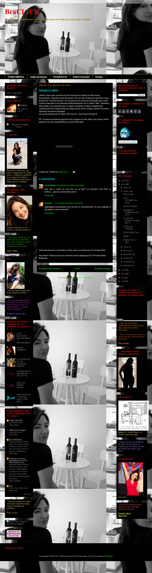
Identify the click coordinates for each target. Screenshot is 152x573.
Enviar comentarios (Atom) (81, 278)
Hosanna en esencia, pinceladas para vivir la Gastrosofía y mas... (18, 460)
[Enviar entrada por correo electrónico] (73, 172)
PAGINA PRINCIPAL (16, 77)
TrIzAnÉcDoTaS (60, 77)
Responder (49, 195)
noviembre (128, 262)
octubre (127, 258)
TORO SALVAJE (15, 420)
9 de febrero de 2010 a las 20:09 (70, 186)
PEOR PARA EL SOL (131, 232)
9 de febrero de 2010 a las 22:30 (69, 203)
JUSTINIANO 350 (15, 422)
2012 (123, 274)
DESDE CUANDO (130, 206)
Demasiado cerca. (15, 432)
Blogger (109, 556)
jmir (10, 486)
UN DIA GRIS (128, 194)
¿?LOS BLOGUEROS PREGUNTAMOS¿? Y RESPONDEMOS (24, 338)
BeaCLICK (22, 11)
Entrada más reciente (50, 268)
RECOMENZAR (15, 440)
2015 (123, 281)
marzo (126, 247)
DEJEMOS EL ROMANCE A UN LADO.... (131, 212)
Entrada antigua (103, 268)
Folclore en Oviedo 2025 (18, 488)
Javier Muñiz (50, 186)
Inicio (77, 268)
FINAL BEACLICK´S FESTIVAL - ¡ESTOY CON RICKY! (23, 398)
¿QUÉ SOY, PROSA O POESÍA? (21, 385)
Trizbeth (48, 203)
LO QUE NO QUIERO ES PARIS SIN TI (131, 220)
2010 (123, 184)
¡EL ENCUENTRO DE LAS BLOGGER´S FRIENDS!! (23, 362)
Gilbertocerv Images (17, 430)
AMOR (125, 236)
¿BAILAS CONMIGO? (21, 348)
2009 (123, 180)
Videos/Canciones (81, 77)
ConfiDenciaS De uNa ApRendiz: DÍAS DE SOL (23, 373)
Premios (99, 77)
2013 (123, 277)
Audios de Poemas (38, 77)
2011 (123, 270)
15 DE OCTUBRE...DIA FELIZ (130, 200)
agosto (127, 250)
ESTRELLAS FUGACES (128, 227)
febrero (127, 191)
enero (126, 187)
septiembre (128, 254)
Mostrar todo (27, 494)
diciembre (128, 265)
